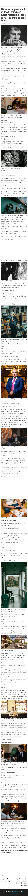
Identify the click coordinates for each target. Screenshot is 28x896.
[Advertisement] (14, 250)
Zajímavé (6, 875)
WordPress (15, 891)
